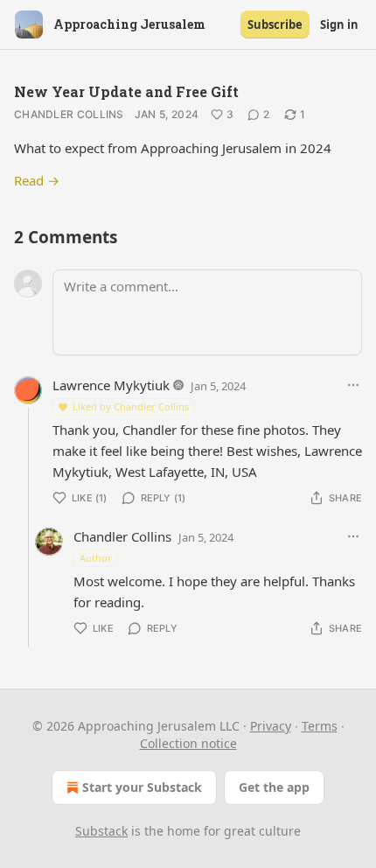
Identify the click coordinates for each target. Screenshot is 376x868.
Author (96, 557)
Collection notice (188, 743)
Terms (320, 726)
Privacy (270, 726)
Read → (36, 180)
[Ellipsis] (353, 385)
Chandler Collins (69, 114)
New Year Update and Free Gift (126, 91)
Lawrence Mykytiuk (111, 385)
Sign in (339, 24)
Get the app (274, 787)
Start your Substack (142, 787)
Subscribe (275, 24)
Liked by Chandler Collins (131, 406)
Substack (101, 830)
